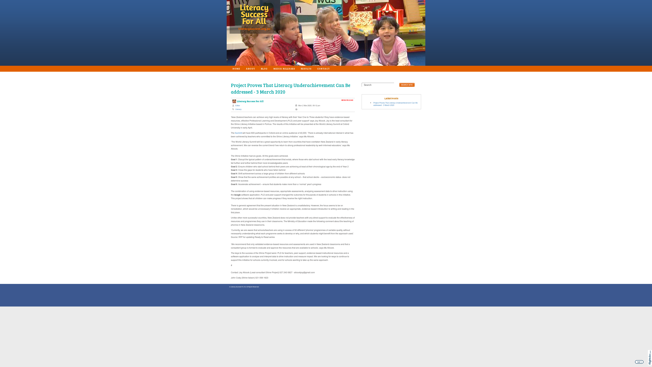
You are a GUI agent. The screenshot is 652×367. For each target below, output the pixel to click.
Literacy (238, 109)
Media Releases (284, 68)
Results (306, 68)
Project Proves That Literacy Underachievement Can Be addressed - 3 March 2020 (395, 104)
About (250, 68)
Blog (264, 68)
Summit (238, 132)
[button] (650, 362)
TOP (639, 362)
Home (236, 68)
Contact (323, 68)
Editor (237, 105)
